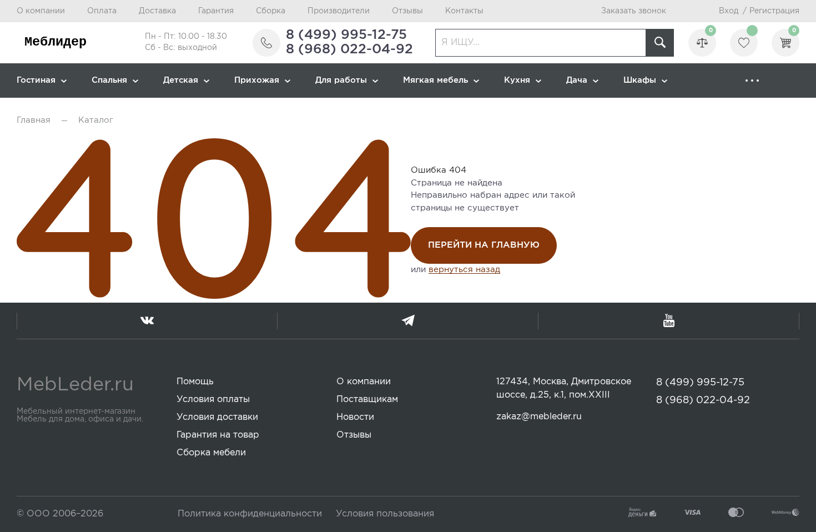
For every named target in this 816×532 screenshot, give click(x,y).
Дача (576, 80)
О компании (41, 11)
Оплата (102, 11)
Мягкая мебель (435, 80)
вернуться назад (464, 269)
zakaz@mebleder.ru (539, 417)
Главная (34, 120)
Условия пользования (385, 514)
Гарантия (216, 11)
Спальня (109, 80)
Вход (728, 11)
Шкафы (639, 80)
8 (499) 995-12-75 (346, 35)
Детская (180, 80)
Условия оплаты (213, 399)
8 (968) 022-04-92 (349, 49)
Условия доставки (217, 417)
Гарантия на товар (218, 435)
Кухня (517, 80)
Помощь (195, 382)
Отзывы (407, 11)
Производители (339, 11)
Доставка (157, 11)
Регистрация (774, 11)
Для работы (341, 80)
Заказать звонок (633, 11)
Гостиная (36, 80)
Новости (355, 417)
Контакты (464, 11)
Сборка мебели (211, 453)
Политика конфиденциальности (250, 514)
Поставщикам (367, 399)
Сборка (270, 11)
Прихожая (256, 80)
